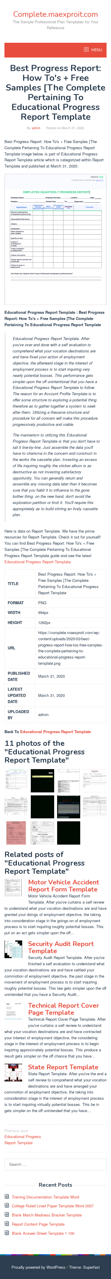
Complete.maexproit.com (55, 14)
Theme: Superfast (84, 1267)
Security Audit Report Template (61, 947)
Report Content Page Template (38, 1224)
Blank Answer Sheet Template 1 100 (43, 1233)
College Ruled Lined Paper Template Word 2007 (53, 1206)
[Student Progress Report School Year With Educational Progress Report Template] (95, 807)
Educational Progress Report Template (37, 561)
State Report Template (63, 1067)
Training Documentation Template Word (45, 1197)
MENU (96, 50)
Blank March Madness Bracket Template (47, 1215)
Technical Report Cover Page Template (63, 1009)
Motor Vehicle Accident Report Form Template (63, 886)
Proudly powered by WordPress (38, 1267)
